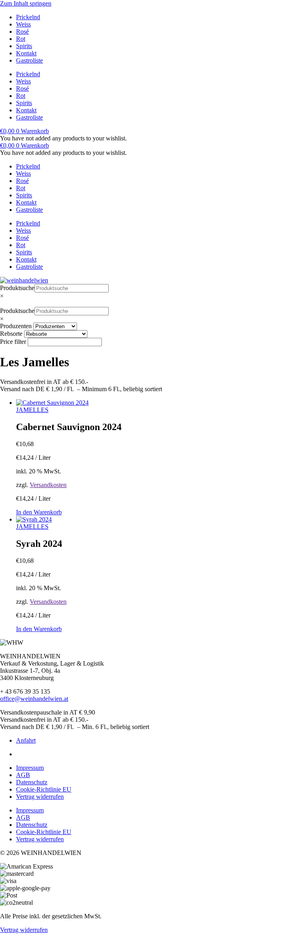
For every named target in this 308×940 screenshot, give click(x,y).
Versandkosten (48, 484)
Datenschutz (31, 782)
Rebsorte (11, 333)
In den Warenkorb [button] (39, 512)
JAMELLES (32, 409)
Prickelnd (28, 17)
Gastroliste (29, 60)
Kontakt (26, 53)
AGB (23, 774)
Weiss (23, 24)
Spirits (24, 46)
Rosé (22, 31)
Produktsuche (17, 287)
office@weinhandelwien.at (34, 698)
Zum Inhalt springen (25, 3)
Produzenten (16, 326)
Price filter (13, 341)
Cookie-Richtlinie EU (43, 789)
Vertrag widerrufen (40, 796)
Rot (20, 38)
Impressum (30, 767)
